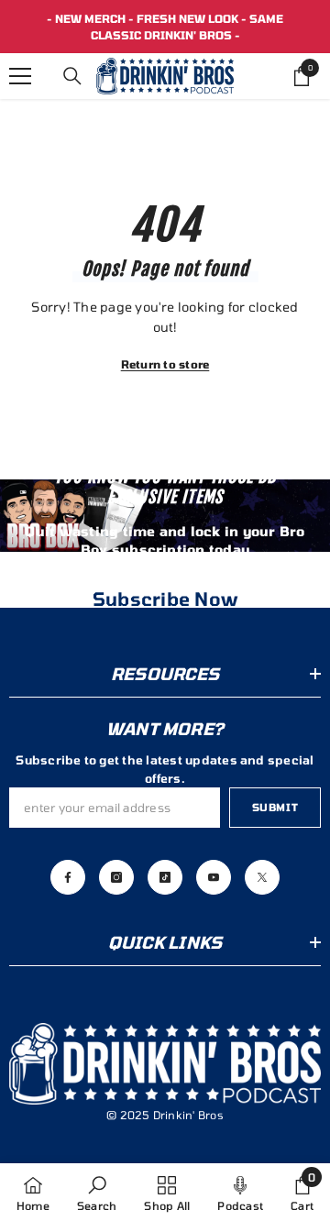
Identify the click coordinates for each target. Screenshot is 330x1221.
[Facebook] (67, 877)
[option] (165, 26)
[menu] (20, 76)
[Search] (72, 76)
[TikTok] (165, 877)
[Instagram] (116, 877)
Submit (275, 807)
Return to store (165, 364)
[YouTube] (213, 877)
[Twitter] (262, 877)
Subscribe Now (165, 599)
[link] (96, 1192)
